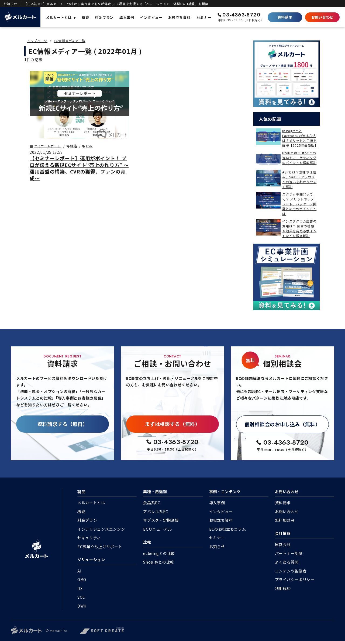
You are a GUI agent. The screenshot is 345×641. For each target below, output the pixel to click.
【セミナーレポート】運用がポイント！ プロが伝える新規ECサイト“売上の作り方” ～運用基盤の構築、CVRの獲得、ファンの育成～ (79, 168)
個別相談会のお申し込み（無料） (282, 424)
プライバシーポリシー (295, 579)
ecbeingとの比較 (159, 553)
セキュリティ (89, 537)
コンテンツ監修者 (291, 571)
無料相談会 (285, 520)
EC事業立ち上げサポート (99, 546)
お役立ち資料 (221, 520)
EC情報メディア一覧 (69, 40)
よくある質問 (287, 562)
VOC (81, 597)
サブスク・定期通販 (161, 520)
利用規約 (283, 588)
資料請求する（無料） (62, 423)
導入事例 (217, 502)
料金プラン (87, 520)
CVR (89, 146)
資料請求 (285, 17)
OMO (81, 579)
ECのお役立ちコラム (227, 529)
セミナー (217, 537)
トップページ (37, 40)
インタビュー (221, 511)
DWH (82, 606)
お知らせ (217, 546)
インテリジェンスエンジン (101, 529)
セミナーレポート (47, 146)
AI (79, 571)
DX (79, 588)
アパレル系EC (155, 511)
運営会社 (283, 544)
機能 (81, 511)
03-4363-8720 (241, 15)
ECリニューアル (157, 529)
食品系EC (151, 502)
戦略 (73, 146)
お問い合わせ (322, 17)
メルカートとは (91, 502)
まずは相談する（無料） (172, 423)
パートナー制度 (289, 553)
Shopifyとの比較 (158, 562)
